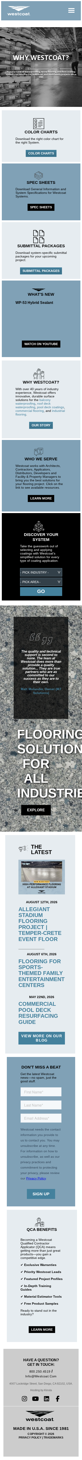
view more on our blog (41, 1038)
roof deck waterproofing (33, 405)
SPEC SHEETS (41, 207)
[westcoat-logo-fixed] (19, 10)
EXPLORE (36, 810)
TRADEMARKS (53, 1437)
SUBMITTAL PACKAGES (41, 271)
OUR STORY (41, 425)
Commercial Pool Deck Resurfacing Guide (38, 1013)
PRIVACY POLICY (30, 1437)
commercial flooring (29, 411)
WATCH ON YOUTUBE (41, 344)
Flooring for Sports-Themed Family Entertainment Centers (41, 973)
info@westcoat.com (41, 1376)
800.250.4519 (40, 1371)
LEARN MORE (41, 498)
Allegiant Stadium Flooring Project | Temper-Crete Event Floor (40, 924)
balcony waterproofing (33, 401)
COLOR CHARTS (41, 153)
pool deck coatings (50, 407)
